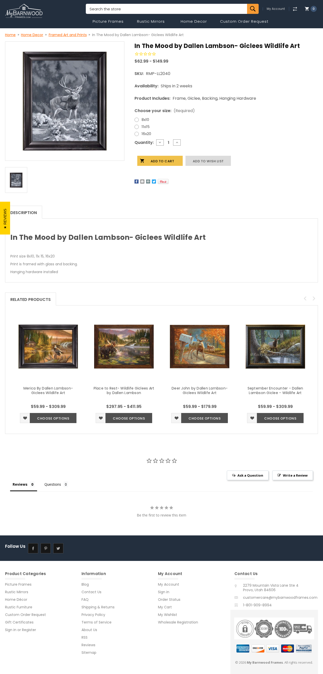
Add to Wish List (25, 418)
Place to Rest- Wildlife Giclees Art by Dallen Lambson (124, 390)
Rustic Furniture (18, 607)
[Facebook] (136, 181)
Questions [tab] (52, 484)
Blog (85, 584)
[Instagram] (71, 548)
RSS (85, 637)
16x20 (146, 133)
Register (29, 629)
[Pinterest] (163, 181)
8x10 (145, 119)
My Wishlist (167, 614)
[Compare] (295, 9)
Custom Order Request (244, 21)
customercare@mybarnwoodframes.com (280, 597)
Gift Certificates (19, 622)
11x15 (146, 126)
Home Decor (194, 21)
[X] (154, 181)
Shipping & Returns (98, 607)
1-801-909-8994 (257, 605)
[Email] (142, 181)
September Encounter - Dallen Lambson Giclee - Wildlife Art (275, 390)
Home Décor (16, 599)
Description (23, 213)
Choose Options (53, 418)
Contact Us (91, 591)
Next (314, 298)
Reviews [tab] (20, 484)
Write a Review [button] (295, 475)
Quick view (48, 346)
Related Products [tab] (30, 299)
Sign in (10, 629)
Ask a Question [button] (250, 475)
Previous (305, 298)
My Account (276, 8)
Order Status (169, 599)
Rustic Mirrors (151, 21)
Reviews (88, 644)
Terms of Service (97, 622)
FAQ (85, 599)
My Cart (165, 607)
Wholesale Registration (178, 622)
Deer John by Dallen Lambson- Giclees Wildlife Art (200, 390)
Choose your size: (164, 111)
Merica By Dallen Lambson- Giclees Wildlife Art (48, 390)
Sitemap (89, 652)
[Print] (148, 181)
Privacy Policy (93, 614)
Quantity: (144, 142)
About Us (89, 629)
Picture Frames (108, 21)
